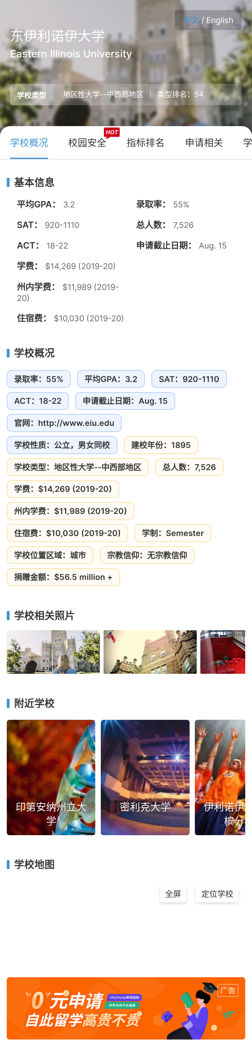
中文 (191, 20)
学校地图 (34, 864)
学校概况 (34, 353)
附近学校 (34, 703)
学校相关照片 (44, 616)
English (220, 20)
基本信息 (34, 182)
